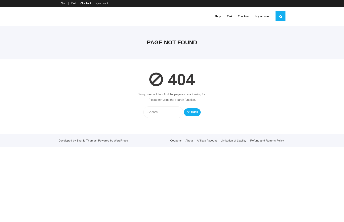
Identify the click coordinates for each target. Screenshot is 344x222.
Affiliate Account (207, 140)
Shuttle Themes (87, 140)
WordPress (121, 140)
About (189, 140)
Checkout (85, 3)
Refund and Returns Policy (267, 140)
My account (102, 3)
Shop (63, 3)
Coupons (176, 140)
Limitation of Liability (233, 140)
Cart (73, 3)
